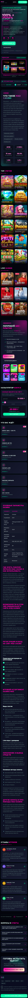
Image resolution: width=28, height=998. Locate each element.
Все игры (3, 173)
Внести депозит (14, 414)
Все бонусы (7, 47)
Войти (14, 2)
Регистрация (22, 2)
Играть (22, 993)
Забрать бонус (8, 43)
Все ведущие (5, 270)
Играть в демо (8, 356)
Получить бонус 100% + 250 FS (14, 969)
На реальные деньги (10, 360)
